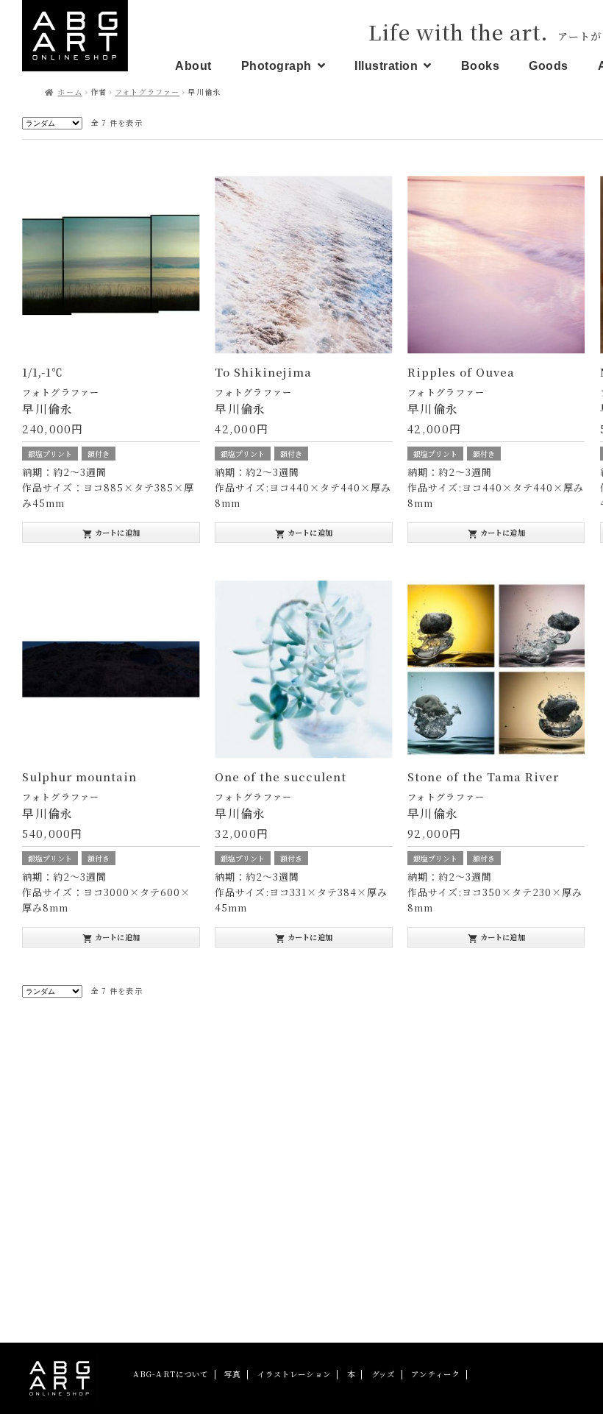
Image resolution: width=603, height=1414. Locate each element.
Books (480, 66)
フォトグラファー (147, 91)
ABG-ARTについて (171, 1373)
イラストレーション (294, 1373)
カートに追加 (111, 533)
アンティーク (435, 1373)
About (193, 66)
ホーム (69, 91)
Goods (548, 66)
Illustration (386, 66)
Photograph (276, 66)
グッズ (383, 1373)
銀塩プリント (50, 453)
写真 (232, 1373)
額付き (99, 453)
